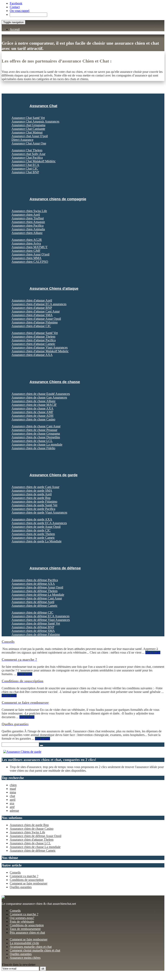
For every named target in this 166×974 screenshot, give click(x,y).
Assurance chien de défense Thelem (34, 591)
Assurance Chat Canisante (28, 128)
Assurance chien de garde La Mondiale (37, 541)
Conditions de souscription (27, 879)
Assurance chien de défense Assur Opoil (37, 587)
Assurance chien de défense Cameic (34, 605)
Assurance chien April (26, 214)
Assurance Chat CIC (25, 168)
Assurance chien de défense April (33, 602)
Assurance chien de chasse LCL (32, 441)
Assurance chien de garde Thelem (33, 534)
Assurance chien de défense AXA (33, 583)
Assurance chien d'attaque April (32, 300)
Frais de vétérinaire (22, 921)
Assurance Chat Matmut (27, 132)
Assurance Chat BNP (25, 172)
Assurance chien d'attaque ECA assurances (39, 304)
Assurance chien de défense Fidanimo (36, 634)
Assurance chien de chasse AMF (32, 412)
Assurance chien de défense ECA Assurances (40, 616)
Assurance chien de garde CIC (31, 530)
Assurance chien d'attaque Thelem (33, 336)
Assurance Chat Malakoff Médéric (34, 161)
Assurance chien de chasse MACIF (34, 404)
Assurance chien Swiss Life (29, 211)
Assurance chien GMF (26, 250)
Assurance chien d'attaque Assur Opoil (36, 318)
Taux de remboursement (25, 929)
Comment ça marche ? (24, 876)
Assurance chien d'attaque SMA (32, 315)
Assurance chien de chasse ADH (32, 415)
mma (13, 792)
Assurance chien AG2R (27, 239)
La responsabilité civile (24, 943)
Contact (15, 7)
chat (12, 796)
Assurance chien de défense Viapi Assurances (41, 620)
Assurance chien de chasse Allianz (33, 401)
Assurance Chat (43, 106)
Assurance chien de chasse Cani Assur (36, 426)
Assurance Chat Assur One (29, 143)
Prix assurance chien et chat (27, 932)
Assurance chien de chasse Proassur (34, 430)
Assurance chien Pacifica (28, 225)
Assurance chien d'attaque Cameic (33, 344)
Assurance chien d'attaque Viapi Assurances (40, 347)
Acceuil (15, 29)
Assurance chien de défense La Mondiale (38, 594)
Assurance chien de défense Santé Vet (36, 623)
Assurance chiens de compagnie (58, 199)
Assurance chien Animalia (28, 229)
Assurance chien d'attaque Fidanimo (35, 322)
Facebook (16, 3)
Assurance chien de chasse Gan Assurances (39, 397)
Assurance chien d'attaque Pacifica (34, 340)
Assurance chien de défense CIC (32, 612)
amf (12, 807)
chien (13, 785)
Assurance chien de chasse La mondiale (37, 444)
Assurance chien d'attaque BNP (32, 307)
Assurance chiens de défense (55, 568)
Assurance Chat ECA (25, 165)
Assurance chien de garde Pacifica (33, 509)
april (12, 799)
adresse (14, 810)
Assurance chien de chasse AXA (32, 408)
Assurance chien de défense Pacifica (35, 580)
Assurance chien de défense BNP (33, 627)
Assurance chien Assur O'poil (30, 254)
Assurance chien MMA (27, 258)
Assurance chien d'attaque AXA (32, 355)
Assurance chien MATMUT (30, 247)
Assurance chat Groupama (28, 125)
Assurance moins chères (25, 957)
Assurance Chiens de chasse (55, 382)
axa (12, 803)
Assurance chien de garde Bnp (31, 498)
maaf (13, 788)
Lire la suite (152, 652)
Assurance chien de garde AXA (32, 519)
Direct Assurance (22, 139)
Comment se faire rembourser (28, 883)
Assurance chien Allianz (27, 233)
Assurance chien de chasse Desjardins (36, 437)
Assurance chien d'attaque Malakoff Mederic (40, 351)
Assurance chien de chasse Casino (33, 419)
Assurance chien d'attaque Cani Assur (36, 311)
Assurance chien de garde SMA (32, 490)
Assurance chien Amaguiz (28, 222)
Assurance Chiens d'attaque (54, 289)
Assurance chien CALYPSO (30, 261)
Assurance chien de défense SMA (33, 630)
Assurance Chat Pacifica (27, 157)
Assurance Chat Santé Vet (28, 118)
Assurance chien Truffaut (28, 218)
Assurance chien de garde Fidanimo (34, 501)
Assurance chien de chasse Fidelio (33, 448)
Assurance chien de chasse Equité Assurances (41, 393)
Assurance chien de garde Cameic (33, 537)
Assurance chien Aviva (26, 243)
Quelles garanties (21, 887)
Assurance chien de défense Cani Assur (37, 598)
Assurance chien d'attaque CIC (31, 326)
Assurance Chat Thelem (27, 150)
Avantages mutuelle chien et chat (31, 946)
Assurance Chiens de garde (54, 475)
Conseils (15, 872)
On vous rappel (19, 10)
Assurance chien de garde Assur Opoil (36, 526)
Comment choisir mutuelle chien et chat (35, 950)
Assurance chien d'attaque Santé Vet (35, 333)
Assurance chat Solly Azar (28, 154)
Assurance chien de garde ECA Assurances (39, 523)
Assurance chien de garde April (32, 494)
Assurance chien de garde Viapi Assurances (39, 512)
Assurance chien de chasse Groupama (36, 433)
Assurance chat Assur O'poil (30, 136)
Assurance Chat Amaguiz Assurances (35, 121)
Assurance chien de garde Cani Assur (35, 487)
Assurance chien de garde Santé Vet (34, 505)
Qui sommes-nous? (22, 918)
